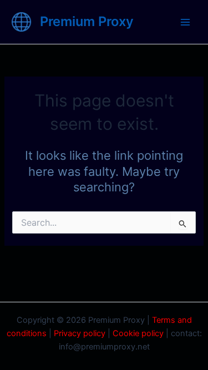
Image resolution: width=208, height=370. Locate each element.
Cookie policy (138, 333)
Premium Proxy (87, 21)
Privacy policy (79, 333)
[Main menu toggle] (185, 22)
